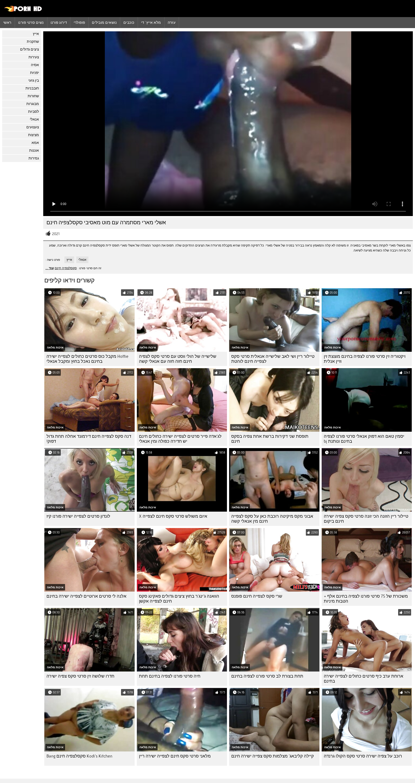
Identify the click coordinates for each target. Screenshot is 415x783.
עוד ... (49, 268)
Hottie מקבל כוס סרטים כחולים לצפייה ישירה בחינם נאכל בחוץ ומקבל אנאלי (87, 359)
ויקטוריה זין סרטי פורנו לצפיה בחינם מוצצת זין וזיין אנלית (364, 359)
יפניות (34, 73)
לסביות (33, 112)
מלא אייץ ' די (151, 22)
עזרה (172, 22)
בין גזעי (33, 80)
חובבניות (32, 88)
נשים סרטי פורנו (31, 22)
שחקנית (33, 42)
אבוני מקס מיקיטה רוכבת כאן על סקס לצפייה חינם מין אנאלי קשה (272, 519)
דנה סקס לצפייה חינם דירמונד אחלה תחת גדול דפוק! (88, 439)
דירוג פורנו (59, 22)
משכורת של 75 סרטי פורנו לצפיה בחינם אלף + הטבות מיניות (366, 599)
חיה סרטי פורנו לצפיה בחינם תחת (169, 676)
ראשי (7, 22)
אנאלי (34, 119)
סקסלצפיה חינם (66, 268)
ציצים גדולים (29, 49)
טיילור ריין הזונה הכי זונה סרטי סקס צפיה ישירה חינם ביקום (366, 519)
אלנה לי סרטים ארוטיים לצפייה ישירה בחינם (86, 596)
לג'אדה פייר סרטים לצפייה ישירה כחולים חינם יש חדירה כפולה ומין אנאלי (180, 439)
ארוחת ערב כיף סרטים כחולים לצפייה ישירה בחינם (363, 679)
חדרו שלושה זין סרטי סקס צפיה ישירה (80, 676)
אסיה (35, 65)
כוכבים (128, 22)
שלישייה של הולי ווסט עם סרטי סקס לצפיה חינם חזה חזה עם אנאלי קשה (177, 359)
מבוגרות (32, 104)
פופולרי (79, 22)
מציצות (33, 135)
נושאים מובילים (104, 22)
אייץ (36, 34)
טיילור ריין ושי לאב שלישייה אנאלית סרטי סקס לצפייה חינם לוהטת (272, 359)
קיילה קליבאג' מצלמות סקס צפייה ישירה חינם (272, 756)
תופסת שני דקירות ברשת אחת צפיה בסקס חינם (269, 439)
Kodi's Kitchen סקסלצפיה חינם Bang (79, 756)
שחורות (33, 96)
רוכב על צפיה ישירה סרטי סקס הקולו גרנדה (363, 756)
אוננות (34, 150)
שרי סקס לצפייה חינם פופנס (256, 596)
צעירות (34, 57)
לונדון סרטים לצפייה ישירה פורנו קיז (78, 516)
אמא (35, 143)
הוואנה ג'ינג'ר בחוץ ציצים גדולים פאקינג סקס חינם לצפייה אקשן (179, 599)
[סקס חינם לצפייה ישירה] (23, 11)
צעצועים (32, 127)
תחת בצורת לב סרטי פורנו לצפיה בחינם (267, 676)
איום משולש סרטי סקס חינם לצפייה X (173, 516)
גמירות (34, 158)
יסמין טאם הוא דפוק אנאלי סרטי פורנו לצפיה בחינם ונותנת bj (364, 439)
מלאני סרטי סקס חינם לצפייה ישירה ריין (175, 756)
